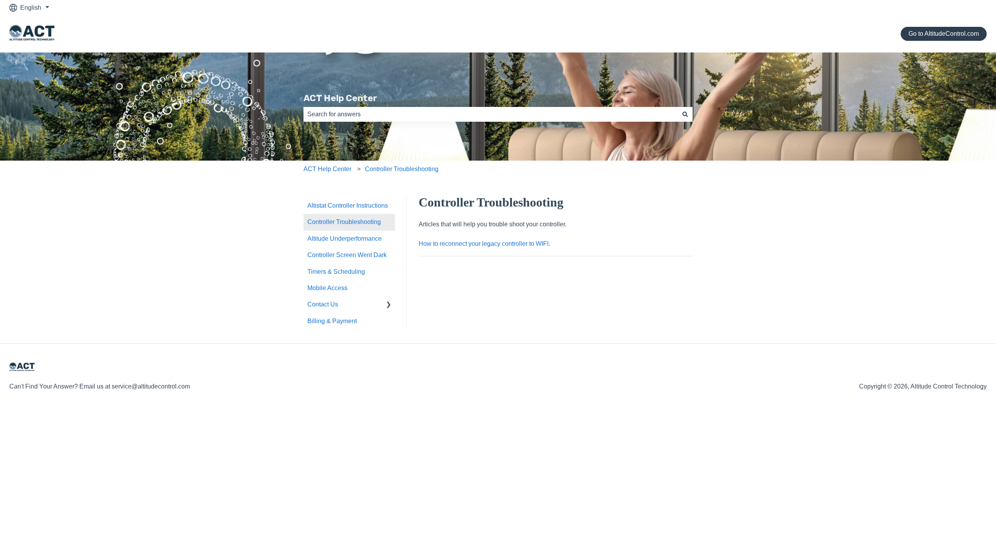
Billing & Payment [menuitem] (332, 321)
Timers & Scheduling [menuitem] (336, 271)
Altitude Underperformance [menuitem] (344, 238)
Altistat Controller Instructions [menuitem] (347, 205)
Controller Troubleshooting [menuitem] (344, 222)
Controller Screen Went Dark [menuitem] (347, 255)
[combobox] (490, 114)
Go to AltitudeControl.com (943, 33)
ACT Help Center (340, 98)
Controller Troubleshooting (401, 169)
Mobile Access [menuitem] (327, 288)
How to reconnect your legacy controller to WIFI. (484, 243)
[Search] (685, 114)
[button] (388, 305)
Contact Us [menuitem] (322, 304)
